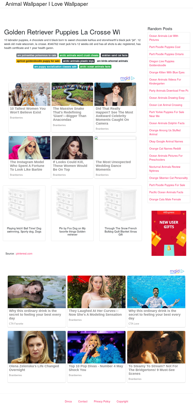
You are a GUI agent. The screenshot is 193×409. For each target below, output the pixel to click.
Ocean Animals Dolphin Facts (167, 123)
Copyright (122, 401)
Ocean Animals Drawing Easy (167, 98)
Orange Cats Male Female (165, 199)
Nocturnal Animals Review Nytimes (164, 169)
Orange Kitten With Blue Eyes (167, 72)
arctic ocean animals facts (95, 66)
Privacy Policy (102, 401)
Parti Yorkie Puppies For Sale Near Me (166, 114)
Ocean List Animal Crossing (165, 105)
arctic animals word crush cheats (79, 55)
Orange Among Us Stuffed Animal (165, 132)
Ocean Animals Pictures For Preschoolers (166, 157)
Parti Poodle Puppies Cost (164, 47)
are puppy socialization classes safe (55, 66)
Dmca (68, 401)
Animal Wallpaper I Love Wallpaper (46, 3)
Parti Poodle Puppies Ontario (166, 54)
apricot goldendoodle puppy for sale (38, 61)
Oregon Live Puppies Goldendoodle (161, 63)
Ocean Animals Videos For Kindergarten (165, 81)
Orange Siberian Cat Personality (168, 178)
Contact (82, 401)
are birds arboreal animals (112, 61)
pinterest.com (24, 253)
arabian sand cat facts (114, 55)
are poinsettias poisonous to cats (36, 55)
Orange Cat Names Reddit (165, 148)
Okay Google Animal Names (166, 141)
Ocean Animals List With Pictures (163, 38)
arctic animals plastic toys (78, 61)
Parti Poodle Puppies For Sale (167, 185)
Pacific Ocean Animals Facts (166, 192)
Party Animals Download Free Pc (168, 90)
